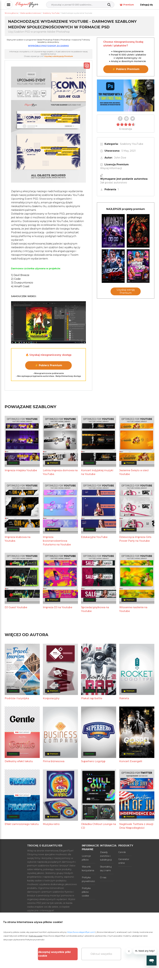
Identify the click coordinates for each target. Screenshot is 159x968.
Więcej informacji (111, 168)
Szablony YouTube (131, 143)
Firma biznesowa (53, 761)
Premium (128, 4)
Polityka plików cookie (86, 892)
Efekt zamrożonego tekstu (22, 824)
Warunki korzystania (88, 868)
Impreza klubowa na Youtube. (17, 539)
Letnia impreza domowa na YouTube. (60, 472)
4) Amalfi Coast (20, 286)
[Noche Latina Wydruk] (138, 231)
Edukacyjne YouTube (94, 537)
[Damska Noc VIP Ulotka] (138, 266)
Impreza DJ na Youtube (57, 607)
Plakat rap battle (91, 698)
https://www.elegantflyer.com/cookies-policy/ (63, 936)
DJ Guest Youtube (16, 607)
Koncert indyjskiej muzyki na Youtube (97, 472)
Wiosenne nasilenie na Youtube (133, 609)
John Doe (120, 157)
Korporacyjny (51, 698)
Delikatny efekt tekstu (19, 761)
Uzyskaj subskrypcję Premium (58, 56)
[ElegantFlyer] (27, 5)
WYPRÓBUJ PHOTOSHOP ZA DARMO (48, 45)
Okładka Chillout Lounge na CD (98, 826)
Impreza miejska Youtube (21, 470)
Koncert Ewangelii (130, 761)
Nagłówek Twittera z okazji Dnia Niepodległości (136, 826)
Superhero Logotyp (93, 761)
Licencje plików (86, 858)
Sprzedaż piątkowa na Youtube (95, 609)
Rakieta (124, 698)
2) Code (16, 278)
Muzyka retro (51, 824)
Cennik (122, 852)
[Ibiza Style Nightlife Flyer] (113, 266)
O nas (103, 877)
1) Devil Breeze (20, 275)
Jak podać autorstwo (113, 182)
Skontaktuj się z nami (106, 868)
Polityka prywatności (88, 879)
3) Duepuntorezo (22, 282)
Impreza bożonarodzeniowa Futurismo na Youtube (57, 541)
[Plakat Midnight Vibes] (113, 231)
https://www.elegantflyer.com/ (81, 932)
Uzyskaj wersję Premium (126, 291)
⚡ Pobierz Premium (48, 365)
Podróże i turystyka (17, 698)
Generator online (123, 861)
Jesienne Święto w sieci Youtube (134, 472)
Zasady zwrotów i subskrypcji (106, 856)
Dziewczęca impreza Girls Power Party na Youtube (135, 539)
